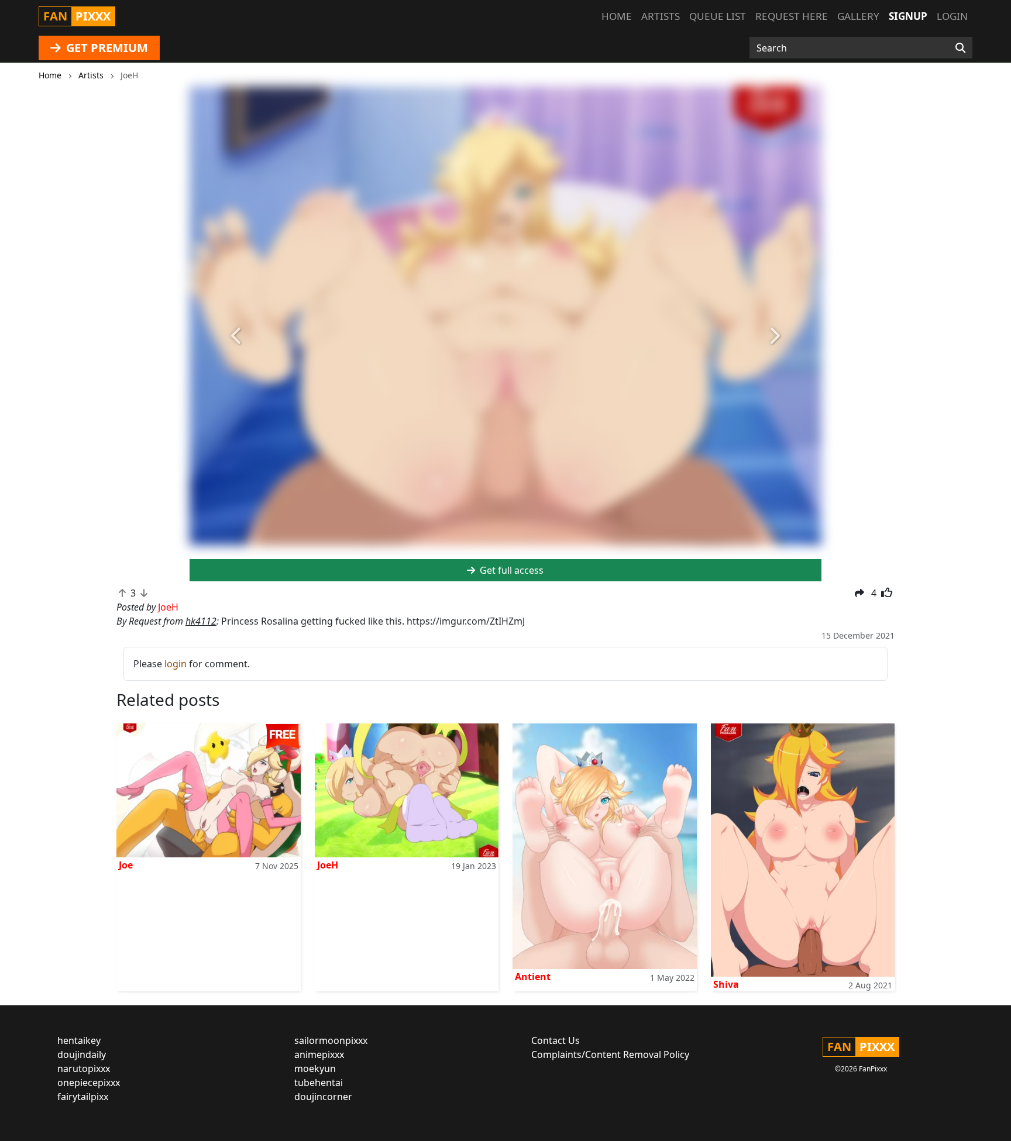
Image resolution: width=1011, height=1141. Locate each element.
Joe (126, 865)
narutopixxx (83, 1068)
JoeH (327, 865)
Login (952, 16)
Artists (660, 16)
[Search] (960, 48)
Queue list (717, 16)
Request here (791, 16)
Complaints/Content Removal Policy (610, 1054)
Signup (908, 16)
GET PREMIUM (105, 48)
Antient (533, 976)
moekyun (315, 1068)
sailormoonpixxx (330, 1040)
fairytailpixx (82, 1096)
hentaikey (79, 1040)
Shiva (726, 984)
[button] (237, 336)
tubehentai (318, 1082)
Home (616, 16)
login (175, 663)
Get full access (510, 570)
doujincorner (323, 1096)
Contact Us (555, 1040)
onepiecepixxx (88, 1082)
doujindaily (81, 1054)
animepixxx (319, 1054)
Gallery (858, 16)
